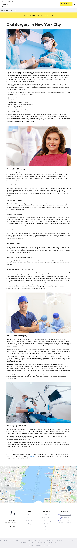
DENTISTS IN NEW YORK (12, 523)
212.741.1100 (4, 6)
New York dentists (66, 540)
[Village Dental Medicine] (66, 4)
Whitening (47, 521)
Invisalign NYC (44, 540)
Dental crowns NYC (13, 540)
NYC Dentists (47, 515)
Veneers (47, 527)
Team (30, 515)
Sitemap (47, 530)
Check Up (47, 524)
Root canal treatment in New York (37, 542)
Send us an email (65, 515)
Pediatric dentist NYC (54, 540)
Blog (29, 524)
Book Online (30, 521)
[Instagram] (14, 526)
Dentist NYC (3, 540)
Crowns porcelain (51, 542)
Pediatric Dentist (47, 518)
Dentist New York (35, 540)
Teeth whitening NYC (24, 540)
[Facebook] (11, 526)
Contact (29, 518)
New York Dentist (4, 10)
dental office (31, 456)
